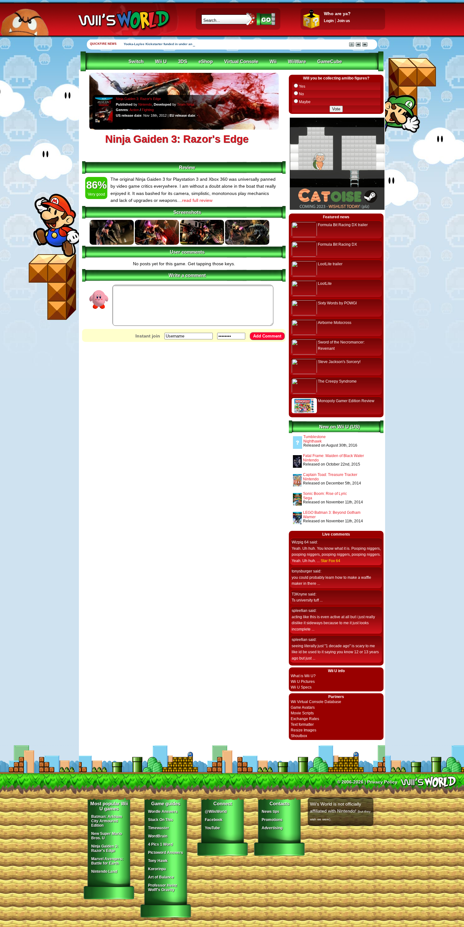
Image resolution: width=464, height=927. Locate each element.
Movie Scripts (302, 713)
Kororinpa (157, 869)
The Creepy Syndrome (337, 381)
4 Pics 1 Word (160, 844)
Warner (309, 517)
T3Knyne (299, 594)
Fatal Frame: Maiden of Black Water (333, 456)
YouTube (212, 828)
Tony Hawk (158, 861)
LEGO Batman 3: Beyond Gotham (331, 512)
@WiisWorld (216, 811)
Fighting (148, 110)
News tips (270, 811)
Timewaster (158, 828)
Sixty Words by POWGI (337, 303)
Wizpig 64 (300, 542)
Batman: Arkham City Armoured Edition (106, 821)
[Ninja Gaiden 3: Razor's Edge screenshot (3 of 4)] (202, 243)
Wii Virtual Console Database (316, 702)
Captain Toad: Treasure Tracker (330, 474)
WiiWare (297, 61)
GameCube (329, 61)
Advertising (272, 828)
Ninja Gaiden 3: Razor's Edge (138, 99)
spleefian (299, 610)
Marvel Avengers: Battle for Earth (107, 861)
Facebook (214, 820)
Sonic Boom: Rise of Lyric (325, 493)
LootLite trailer (330, 264)
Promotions (272, 820)
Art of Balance (161, 877)
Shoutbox (299, 736)
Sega (307, 498)
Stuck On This (160, 820)
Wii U (161, 61)
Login (329, 21)
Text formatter (302, 724)
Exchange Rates (305, 719)
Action (134, 110)
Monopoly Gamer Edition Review (346, 401)
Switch (136, 61)
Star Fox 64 (330, 561)
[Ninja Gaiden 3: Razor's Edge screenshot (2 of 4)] (157, 243)
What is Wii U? (303, 676)
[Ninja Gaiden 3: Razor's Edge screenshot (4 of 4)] (247, 243)
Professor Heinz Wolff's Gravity (162, 887)
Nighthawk (312, 441)
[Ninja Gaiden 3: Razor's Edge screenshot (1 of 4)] (112, 243)
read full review (197, 200)
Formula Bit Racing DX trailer (343, 225)
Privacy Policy (382, 781)
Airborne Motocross (334, 322)
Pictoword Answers (165, 852)
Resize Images (303, 730)
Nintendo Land (104, 871)
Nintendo (145, 104)
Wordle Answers (163, 811)
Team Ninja (185, 104)
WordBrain (157, 836)
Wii (273, 61)
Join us (343, 21)
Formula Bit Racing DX (337, 244)
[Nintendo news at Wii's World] (123, 20)
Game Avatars (303, 707)
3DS (182, 61)
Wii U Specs (301, 687)
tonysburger (302, 571)
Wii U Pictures (303, 681)
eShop (206, 61)
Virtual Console (241, 61)
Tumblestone (314, 437)
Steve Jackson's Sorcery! (339, 362)
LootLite (325, 283)
